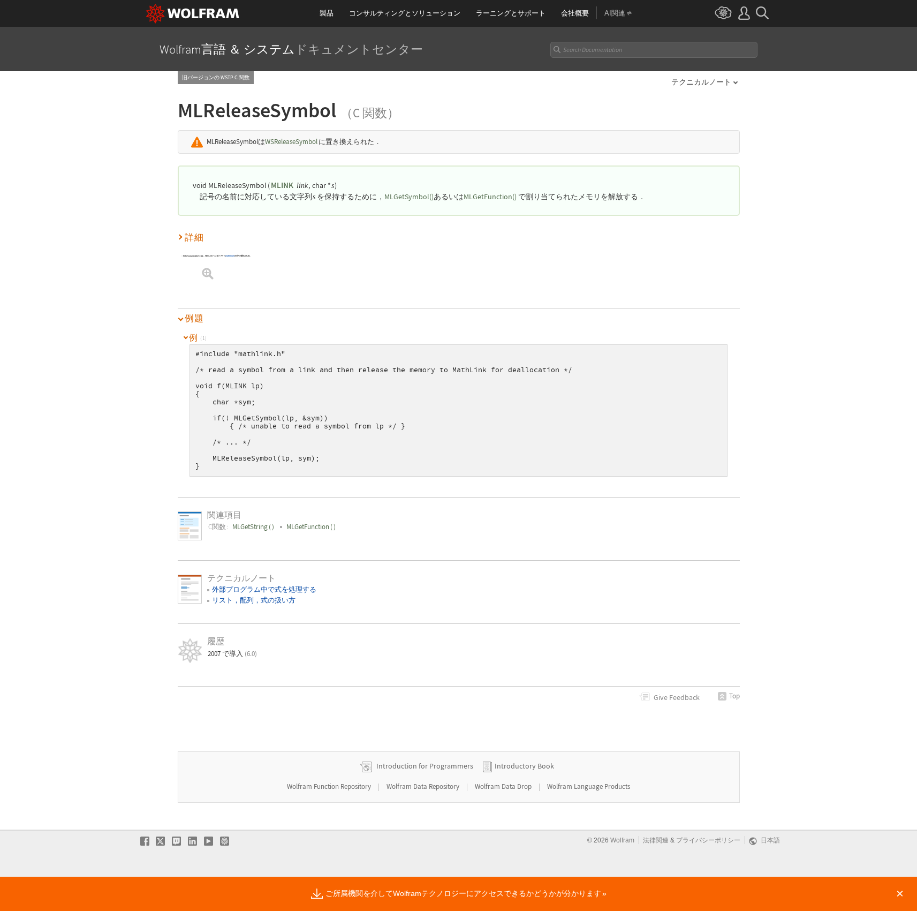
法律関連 (656, 840)
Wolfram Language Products (588, 786)
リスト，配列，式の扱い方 (253, 600)
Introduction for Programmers (425, 766)
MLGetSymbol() (409, 196)
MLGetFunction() (490, 196)
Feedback (677, 697)
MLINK (282, 185)
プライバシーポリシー (708, 840)
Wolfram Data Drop (504, 786)
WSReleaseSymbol (291, 141)
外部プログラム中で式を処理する (264, 589)
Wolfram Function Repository (330, 786)
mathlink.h (230, 255)
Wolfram (622, 840)
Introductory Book (524, 766)
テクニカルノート (701, 82)
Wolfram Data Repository (423, 786)
